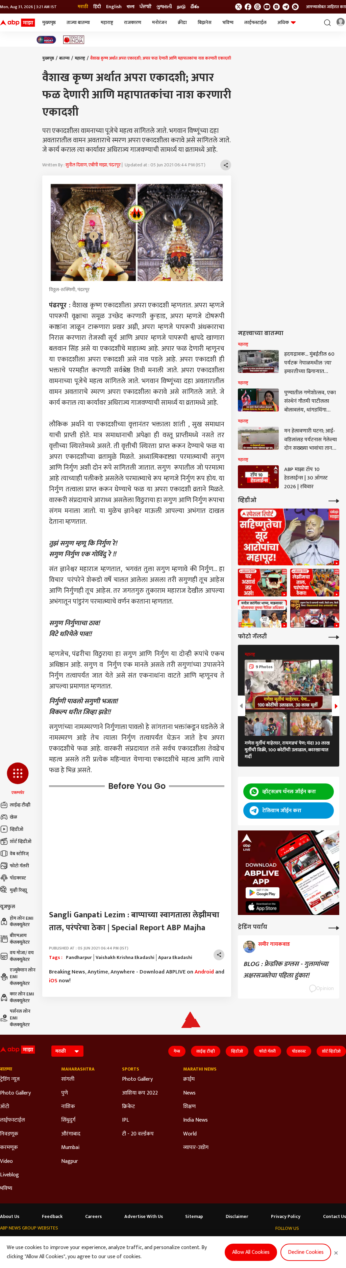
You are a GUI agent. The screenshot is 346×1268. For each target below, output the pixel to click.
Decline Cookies (306, 1252)
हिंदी (97, 6)
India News (195, 1120)
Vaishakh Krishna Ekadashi (125, 957)
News (189, 1093)
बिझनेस (205, 22)
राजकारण (132, 22)
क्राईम (189, 1079)
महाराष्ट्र (107, 22)
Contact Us (334, 1216)
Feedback (52, 1216)
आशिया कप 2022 (140, 1093)
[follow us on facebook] (248, 7)
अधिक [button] (283, 22)
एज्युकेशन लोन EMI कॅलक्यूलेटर (22, 977)
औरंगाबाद (70, 1134)
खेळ (13, 817)
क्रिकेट (128, 1106)
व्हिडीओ (16, 829)
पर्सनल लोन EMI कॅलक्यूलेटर (20, 1018)
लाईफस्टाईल (255, 22)
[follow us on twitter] (238, 7)
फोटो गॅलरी (19, 866)
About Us (9, 1216)
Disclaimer (237, 1216)
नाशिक (68, 1106)
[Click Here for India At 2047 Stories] (46, 40)
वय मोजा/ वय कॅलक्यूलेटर (22, 956)
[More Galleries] (333, 636)
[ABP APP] (262, 892)
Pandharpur (79, 957)
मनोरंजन (159, 22)
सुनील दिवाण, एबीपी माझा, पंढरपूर (93, 165)
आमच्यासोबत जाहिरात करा (326, 6)
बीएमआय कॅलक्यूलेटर (20, 938)
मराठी (83, 6)
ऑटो (4, 1106)
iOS (53, 980)
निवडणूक (9, 1134)
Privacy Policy (285, 1216)
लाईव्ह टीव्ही (20, 805)
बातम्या (64, 58)
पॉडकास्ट (18, 878)
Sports (130, 1069)
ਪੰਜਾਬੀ (145, 6)
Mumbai (70, 1147)
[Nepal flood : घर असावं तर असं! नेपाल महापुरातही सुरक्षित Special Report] (262, 582)
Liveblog (9, 1175)
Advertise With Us (143, 1216)
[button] (17, 779)
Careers (93, 1216)
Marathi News (200, 1069)
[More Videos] (333, 500)
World (190, 1134)
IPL (125, 1120)
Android (204, 972)
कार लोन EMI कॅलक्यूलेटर (22, 997)
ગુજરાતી (164, 6)
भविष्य (227, 22)
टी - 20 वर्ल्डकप (138, 1134)
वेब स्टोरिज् (19, 854)
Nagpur (69, 1161)
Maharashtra (78, 1069)
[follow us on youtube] (267, 7)
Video (6, 1161)
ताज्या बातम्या (78, 22)
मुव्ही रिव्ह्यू (18, 890)
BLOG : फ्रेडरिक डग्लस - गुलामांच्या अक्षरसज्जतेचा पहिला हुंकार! (285, 969)
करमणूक (9, 1147)
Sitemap (194, 1216)
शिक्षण (189, 1106)
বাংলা (130, 6)
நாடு (181, 6)
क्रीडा (182, 22)
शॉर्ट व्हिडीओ (20, 841)
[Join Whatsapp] (295, 7)
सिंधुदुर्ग (68, 1120)
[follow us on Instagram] (276, 7)
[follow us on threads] (257, 7)
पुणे (64, 1093)
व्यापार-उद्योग (195, 1147)
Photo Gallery (15, 1093)
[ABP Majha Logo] (17, 23)
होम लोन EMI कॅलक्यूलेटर (21, 921)
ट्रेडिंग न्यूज (10, 1079)
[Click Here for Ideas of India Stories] (73, 40)
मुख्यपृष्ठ (49, 22)
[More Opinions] (333, 927)
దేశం (195, 6)
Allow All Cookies (251, 1252)
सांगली (67, 1079)
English (114, 6)
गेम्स (177, 1051)
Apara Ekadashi (175, 957)
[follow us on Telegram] (286, 7)
